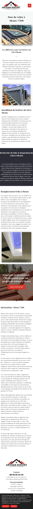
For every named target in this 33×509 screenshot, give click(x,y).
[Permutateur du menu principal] (29, 5)
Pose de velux (12, 488)
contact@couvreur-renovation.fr (16, 477)
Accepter (5, 506)
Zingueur (19, 484)
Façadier (13, 490)
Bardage (19, 490)
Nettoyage (13, 486)
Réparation (21, 488)
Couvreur (14, 484)
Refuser (14, 506)
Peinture (20, 486)
